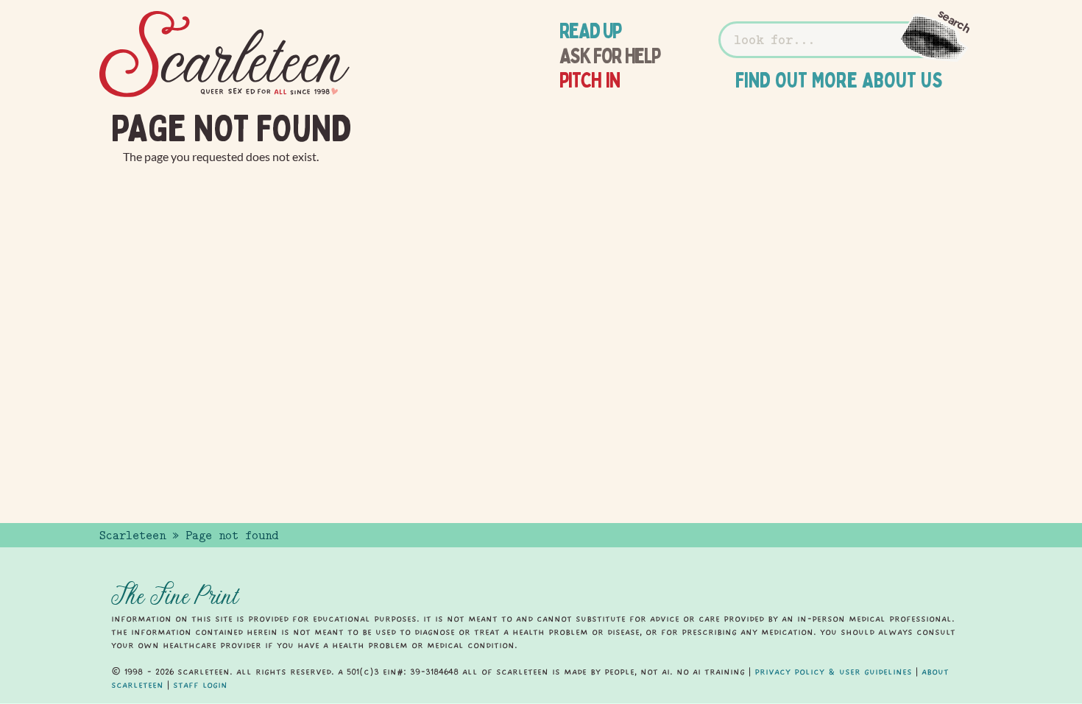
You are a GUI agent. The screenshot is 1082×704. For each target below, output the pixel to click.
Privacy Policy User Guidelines (833, 671)
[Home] (224, 54)
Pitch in (589, 80)
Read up (590, 31)
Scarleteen (132, 535)
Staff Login (200, 684)
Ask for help (609, 56)
